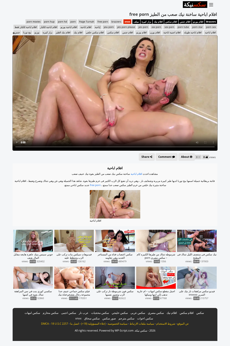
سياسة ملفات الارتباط (142, 323)
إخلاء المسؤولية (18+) (93, 323)
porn (73, 21)
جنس (17, 32)
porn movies (34, 21)
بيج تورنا (27, 32)
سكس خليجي (120, 313)
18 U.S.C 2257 (59, 323)
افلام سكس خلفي (95, 32)
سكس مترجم (126, 318)
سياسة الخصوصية (117, 323)
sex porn (169, 27)
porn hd (62, 21)
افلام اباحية (85, 27)
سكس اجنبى (68, 313)
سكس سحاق (92, 318)
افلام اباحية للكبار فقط (26, 27)
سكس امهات (32, 313)
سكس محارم (50, 313)
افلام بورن (155, 32)
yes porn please (126, 27)
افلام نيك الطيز (63, 32)
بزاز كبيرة (146, 21)
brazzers (116, 21)
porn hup (49, 21)
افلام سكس (171, 21)
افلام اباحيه (210, 32)
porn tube (183, 27)
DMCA (45, 323)
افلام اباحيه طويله (193, 32)
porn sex (211, 27)
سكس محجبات (100, 313)
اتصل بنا (74, 323)
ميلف (136, 21)
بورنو (37, 32)
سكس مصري (156, 313)
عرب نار (83, 313)
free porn (102, 21)
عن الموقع (183, 323)
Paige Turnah (86, 21)
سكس (200, 313)
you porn (109, 27)
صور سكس (109, 318)
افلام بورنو (198, 21)
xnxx (127, 21)
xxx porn (156, 27)
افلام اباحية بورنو (69, 27)
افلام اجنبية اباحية (172, 32)
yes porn (143, 27)
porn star (197, 27)
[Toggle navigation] (212, 4)
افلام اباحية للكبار (48, 27)
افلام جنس (185, 21)
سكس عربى (137, 313)
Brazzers (211, 21)
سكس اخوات (145, 318)
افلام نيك (158, 21)
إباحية (97, 27)
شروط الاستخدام (165, 323)
